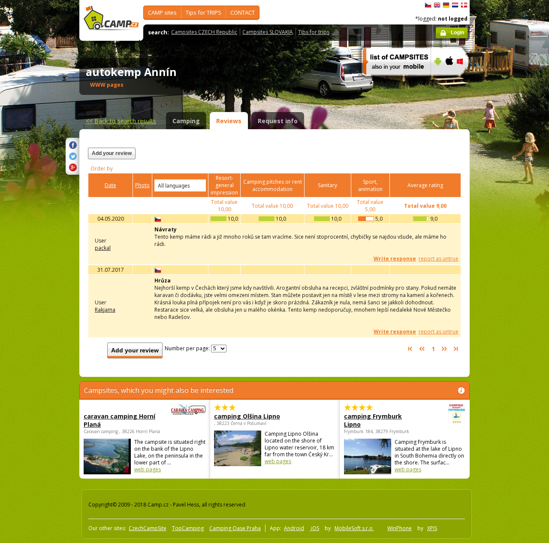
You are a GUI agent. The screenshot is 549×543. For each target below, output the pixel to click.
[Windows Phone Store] (465, 80)
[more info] (393, 80)
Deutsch (446, 5)
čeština (428, 5)
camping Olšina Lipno (247, 416)
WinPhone (399, 528)
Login (457, 33)
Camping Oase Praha (235, 528)
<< (121, 121)
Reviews (228, 121)
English (437, 5)
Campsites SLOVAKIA (267, 32)
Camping (186, 121)
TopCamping (188, 528)
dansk (464, 5)
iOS (314, 528)
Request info (278, 121)
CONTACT (242, 12)
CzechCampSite (147, 528)
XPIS (432, 528)
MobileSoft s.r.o (354, 528)
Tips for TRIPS (203, 12)
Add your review (112, 153)
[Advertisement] (505, 258)
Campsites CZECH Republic (204, 32)
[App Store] (449, 80)
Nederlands (455, 5)
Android (294, 528)
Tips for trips (313, 32)
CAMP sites (162, 12)
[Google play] (437, 80)
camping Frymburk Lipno (373, 420)
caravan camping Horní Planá (119, 420)
